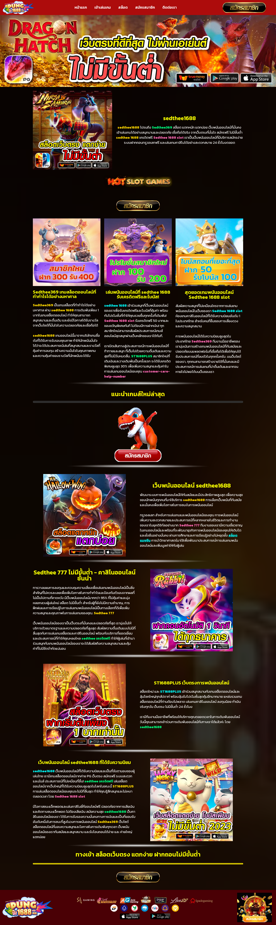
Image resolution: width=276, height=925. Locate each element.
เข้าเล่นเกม (102, 7)
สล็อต (123, 7)
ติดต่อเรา (169, 7)
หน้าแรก (81, 7)
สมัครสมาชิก (145, 7)
